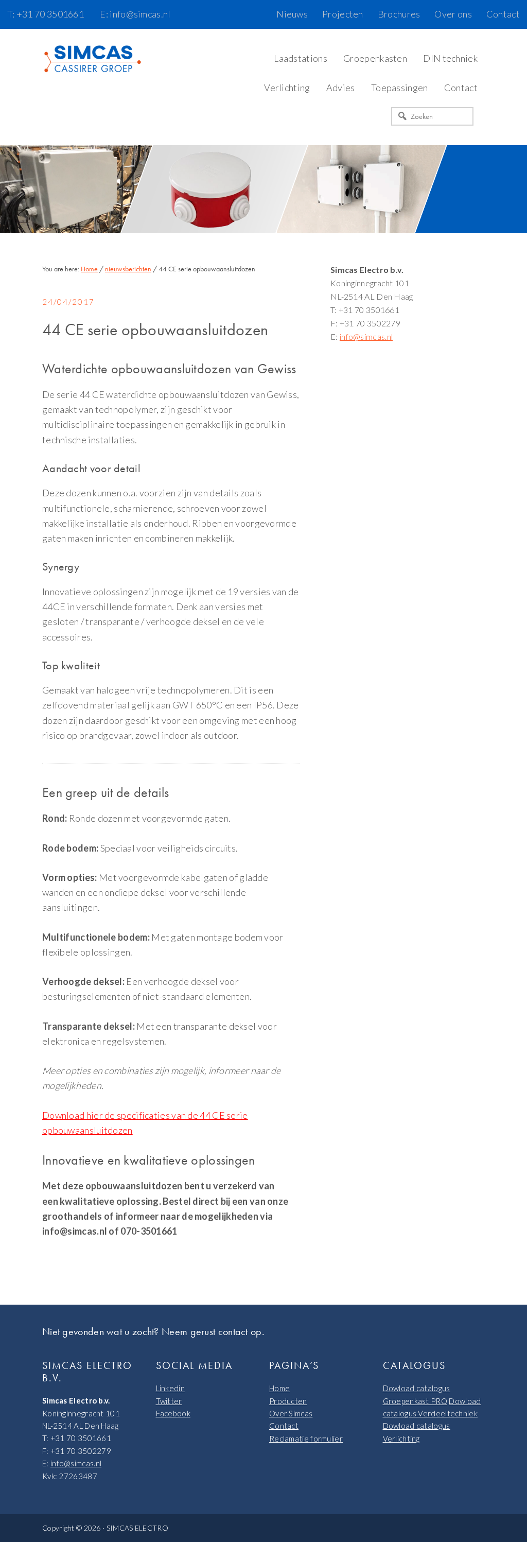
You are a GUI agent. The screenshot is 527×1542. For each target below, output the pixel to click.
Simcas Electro (93, 59)
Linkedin (170, 1388)
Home (279, 1388)
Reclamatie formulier (306, 1438)
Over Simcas (290, 1413)
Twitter (169, 1401)
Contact (283, 1425)
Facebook (173, 1413)
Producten (288, 1401)
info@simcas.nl (366, 336)
